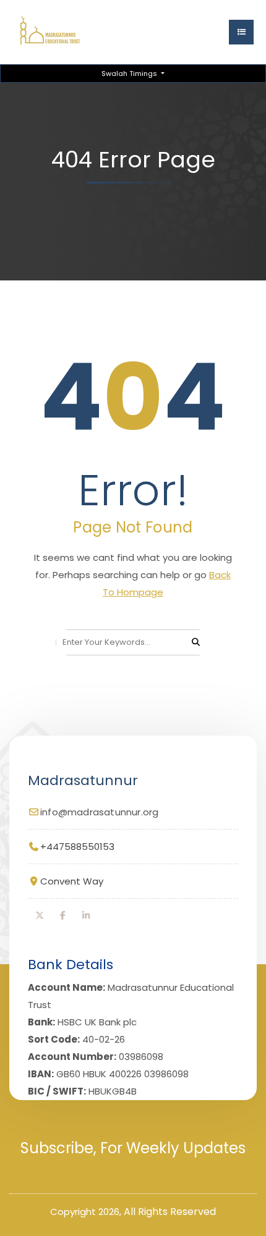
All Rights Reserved (170, 1211)
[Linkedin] (86, 915)
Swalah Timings (130, 73)
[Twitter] (39, 915)
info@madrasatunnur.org (99, 811)
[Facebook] (63, 915)
